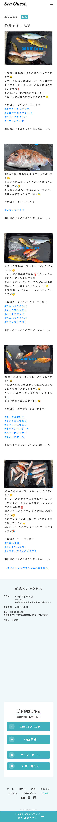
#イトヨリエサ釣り (15, 310)
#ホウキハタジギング (16, 109)
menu (51, 4)
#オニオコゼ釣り (14, 417)
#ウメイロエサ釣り (15, 420)
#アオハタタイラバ (15, 117)
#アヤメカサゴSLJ (15, 322)
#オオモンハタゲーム (16, 428)
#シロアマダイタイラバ (18, 113)
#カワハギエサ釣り (15, 424)
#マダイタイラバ (14, 210)
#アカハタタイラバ (15, 306)
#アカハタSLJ (12, 543)
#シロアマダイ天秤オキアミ (20, 551)
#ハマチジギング (14, 121)
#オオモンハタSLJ (15, 547)
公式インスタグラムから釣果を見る (27, 568)
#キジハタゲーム (14, 436)
